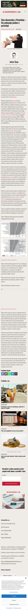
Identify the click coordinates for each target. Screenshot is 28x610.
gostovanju (10, 177)
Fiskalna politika (6, 29)
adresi (14, 97)
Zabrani (14, 600)
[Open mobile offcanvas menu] (25, 12)
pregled (14, 101)
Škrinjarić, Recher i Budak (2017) (10, 260)
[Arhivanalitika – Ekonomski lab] (11, 12)
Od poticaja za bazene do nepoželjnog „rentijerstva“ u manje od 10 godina (13, 407)
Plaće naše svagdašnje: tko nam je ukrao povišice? (12, 431)
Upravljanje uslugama (13, 592)
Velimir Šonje (14, 62)
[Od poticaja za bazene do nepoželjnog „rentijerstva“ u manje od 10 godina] (14, 393)
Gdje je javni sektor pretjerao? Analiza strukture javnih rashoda (13, 456)
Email (4, 475)
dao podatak (13, 131)
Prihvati (14, 596)
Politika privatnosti (17, 607)
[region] (14, 4)
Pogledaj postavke (14, 604)
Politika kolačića (9, 607)
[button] (26, 578)
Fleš (13, 29)
